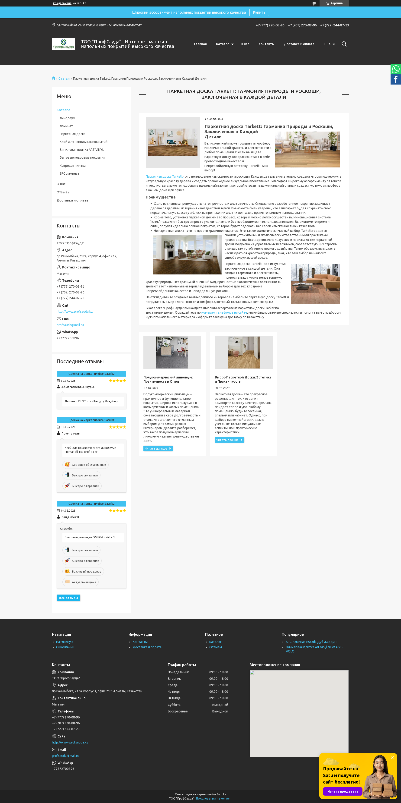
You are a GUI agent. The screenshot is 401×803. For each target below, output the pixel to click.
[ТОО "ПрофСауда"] (63, 44)
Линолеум (67, 118)
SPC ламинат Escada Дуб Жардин (311, 642)
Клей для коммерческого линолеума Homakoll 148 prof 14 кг (90, 449)
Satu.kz (221, 794)
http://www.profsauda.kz (75, 311)
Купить (259, 12)
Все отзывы (68, 597)
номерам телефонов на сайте (224, 312)
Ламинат (66, 126)
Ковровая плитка (73, 165)
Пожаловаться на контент (214, 798)
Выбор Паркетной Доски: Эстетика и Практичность (243, 379)
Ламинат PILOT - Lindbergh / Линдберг (92, 401)
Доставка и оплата (299, 44)
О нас (245, 44)
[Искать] (343, 44)
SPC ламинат (69, 173)
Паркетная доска (72, 134)
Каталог (222, 44)
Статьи (64, 78)
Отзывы (63, 192)
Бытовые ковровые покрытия (82, 157)
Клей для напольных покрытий (83, 142)
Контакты (267, 44)
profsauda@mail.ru (70, 325)
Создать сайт (62, 3)
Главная (200, 44)
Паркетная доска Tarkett (164, 176)
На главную (64, 642)
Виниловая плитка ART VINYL (82, 149)
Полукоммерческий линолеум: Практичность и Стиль (168, 379)
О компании (65, 647)
